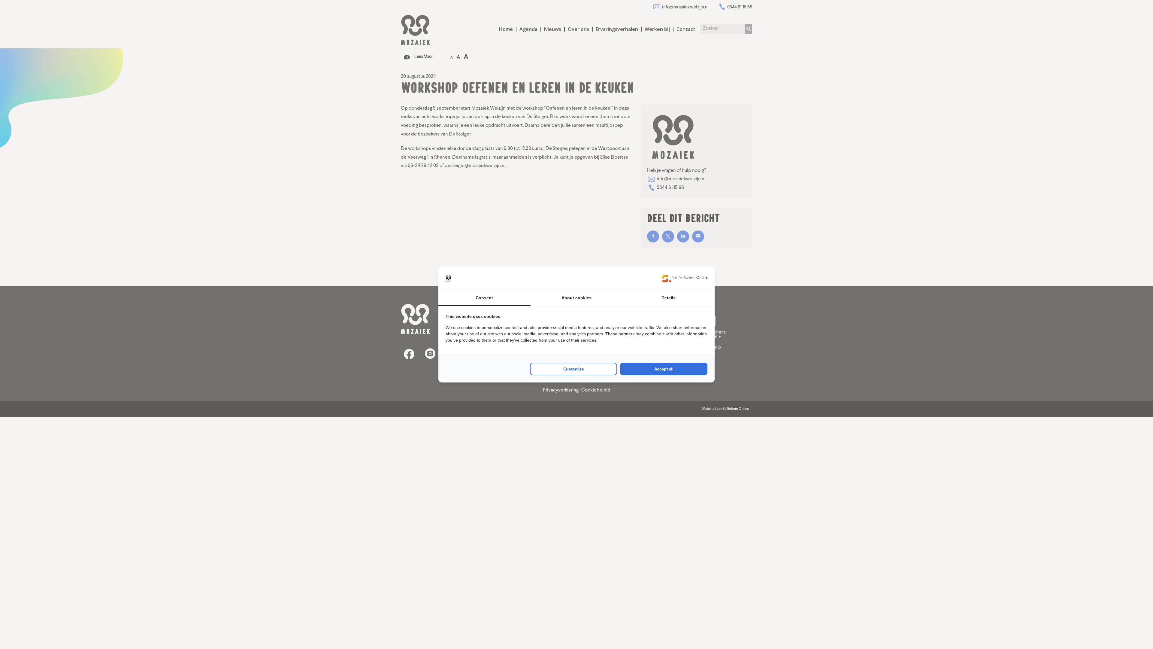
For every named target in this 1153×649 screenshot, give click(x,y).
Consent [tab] (484, 297)
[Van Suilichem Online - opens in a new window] (684, 278)
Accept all (663, 369)
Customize (573, 369)
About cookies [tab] (576, 297)
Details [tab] (668, 297)
